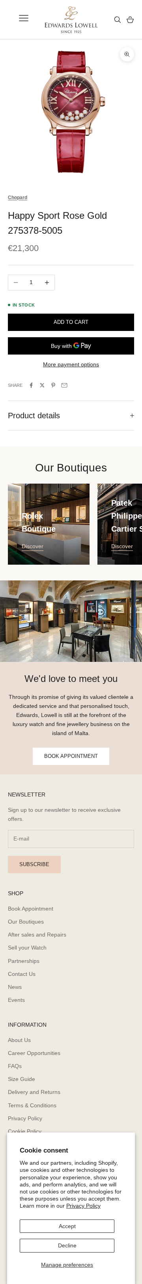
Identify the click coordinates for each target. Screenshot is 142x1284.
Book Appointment (30, 908)
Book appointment (71, 756)
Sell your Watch (27, 947)
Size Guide (21, 1079)
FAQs (15, 1066)
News (15, 987)
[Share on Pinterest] (53, 385)
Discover (32, 546)
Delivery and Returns (34, 1092)
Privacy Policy (83, 1206)
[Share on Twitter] (42, 385)
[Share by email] (64, 385)
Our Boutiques (26, 921)
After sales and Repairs (37, 934)
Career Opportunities (34, 1053)
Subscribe (34, 864)
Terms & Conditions (32, 1105)
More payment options (71, 364)
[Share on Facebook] (31, 385)
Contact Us (22, 974)
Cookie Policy (24, 1131)
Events (16, 1000)
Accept (67, 1226)
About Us (19, 1040)
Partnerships (23, 961)
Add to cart (71, 322)
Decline (67, 1245)
